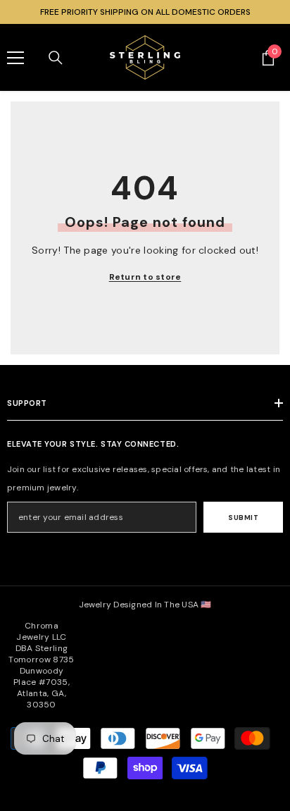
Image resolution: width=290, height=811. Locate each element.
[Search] (55, 57)
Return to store (145, 277)
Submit (243, 517)
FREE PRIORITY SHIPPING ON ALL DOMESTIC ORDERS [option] (145, 12)
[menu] (15, 57)
